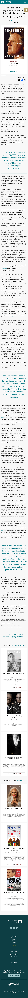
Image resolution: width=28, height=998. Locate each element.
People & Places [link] (14, 954)
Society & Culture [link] (14, 953)
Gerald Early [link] (14, 810)
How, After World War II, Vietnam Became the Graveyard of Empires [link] (14, 893)
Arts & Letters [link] (11, 687)
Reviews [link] (3, 75)
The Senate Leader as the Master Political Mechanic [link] (14, 757)
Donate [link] (14, 940)
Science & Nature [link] (14, 956)
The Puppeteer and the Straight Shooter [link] (14, 716)
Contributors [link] (14, 937)
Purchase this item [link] (13, 71)
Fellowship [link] (14, 936)
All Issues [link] (14, 947)
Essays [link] (14, 960)
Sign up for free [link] (14, 975)
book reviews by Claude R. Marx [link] (13, 635)
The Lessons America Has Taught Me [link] (14, 848)
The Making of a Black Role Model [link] (14, 808)
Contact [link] (14, 942)
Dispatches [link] (14, 962)
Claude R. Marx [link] (15, 20)
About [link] (14, 934)
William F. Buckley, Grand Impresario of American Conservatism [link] (14, 674)
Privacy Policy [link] (14, 989)
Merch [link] (13, 939)
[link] (26, 10)
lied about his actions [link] (8, 316)
